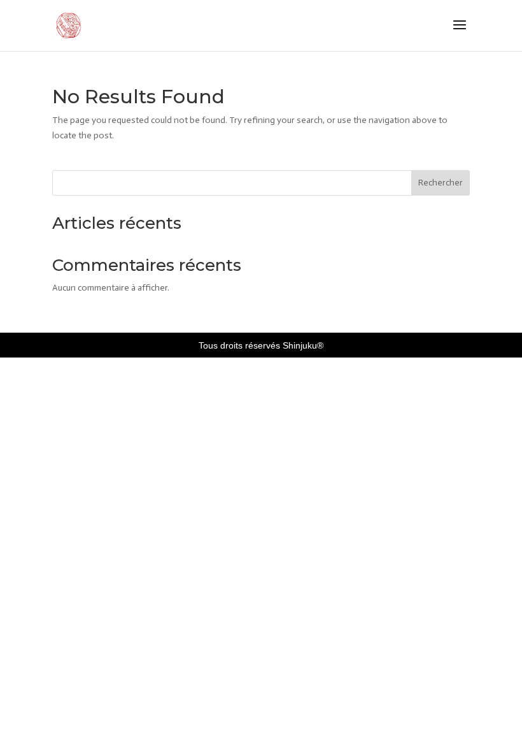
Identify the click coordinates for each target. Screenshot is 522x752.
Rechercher (440, 182)
